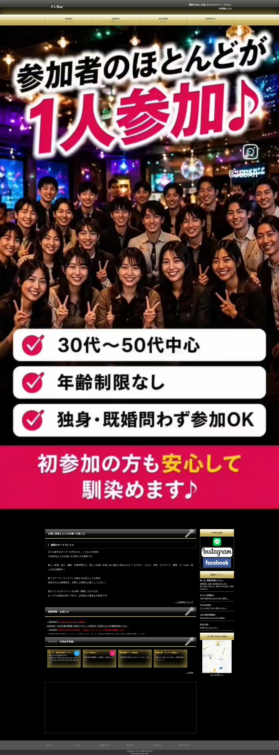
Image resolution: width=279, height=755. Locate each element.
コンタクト (157, 745)
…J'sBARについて (184, 602)
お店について (105, 745)
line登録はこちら (225, 8)
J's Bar (57, 6)
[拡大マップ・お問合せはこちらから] (217, 656)
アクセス (129, 745)
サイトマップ (184, 745)
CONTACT (210, 20)
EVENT (68, 20)
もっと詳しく (216, 674)
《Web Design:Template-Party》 (139, 753)
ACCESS (163, 20)
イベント (76, 745)
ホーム (49, 745)
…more (189, 672)
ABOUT (116, 20)
